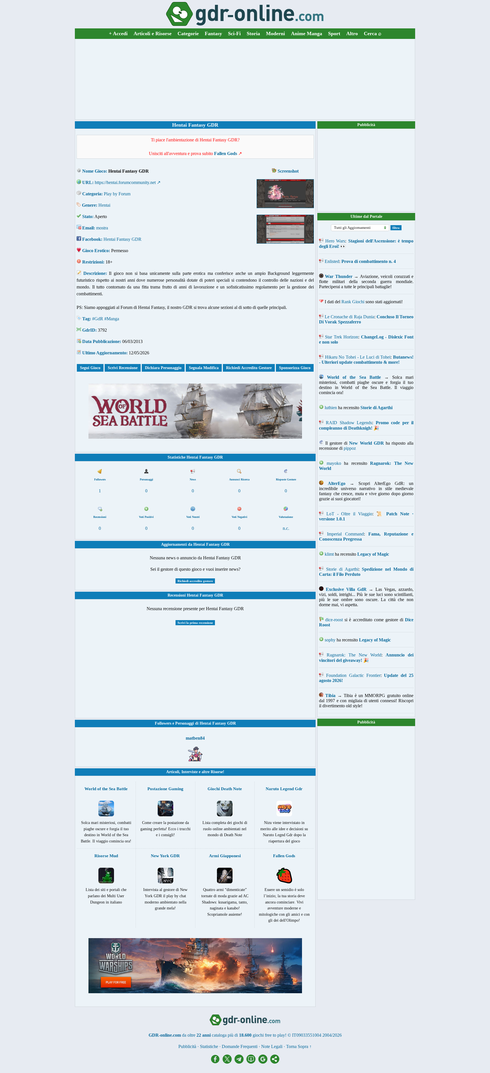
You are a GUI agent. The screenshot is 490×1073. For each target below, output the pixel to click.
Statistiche (209, 1046)
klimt (329, 554)
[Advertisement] (245, 79)
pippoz (350, 448)
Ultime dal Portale (366, 216)
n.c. (286, 528)
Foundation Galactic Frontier (353, 675)
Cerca (372, 33)
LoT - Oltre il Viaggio (349, 513)
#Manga (111, 318)
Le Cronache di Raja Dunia (349, 316)
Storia (253, 33)
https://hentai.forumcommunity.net (125, 182)
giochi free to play (269, 1035)
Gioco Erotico (95, 250)
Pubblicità (366, 125)
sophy (330, 639)
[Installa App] (252, 1062)
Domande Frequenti (239, 1046)
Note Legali (271, 1046)
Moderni (275, 33)
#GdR (97, 318)
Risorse (217, 772)
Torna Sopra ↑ (299, 1046)
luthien (331, 407)
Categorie (188, 33)
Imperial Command (345, 534)
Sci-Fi (234, 33)
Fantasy (213, 33)
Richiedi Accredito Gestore (249, 368)
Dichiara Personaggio (163, 368)
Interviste (189, 772)
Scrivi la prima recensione (195, 622)
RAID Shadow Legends (349, 422)
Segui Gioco (90, 368)
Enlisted (332, 261)
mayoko (334, 463)
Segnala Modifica (204, 368)
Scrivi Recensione (123, 368)
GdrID (88, 330)
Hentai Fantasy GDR (122, 239)
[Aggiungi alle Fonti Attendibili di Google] (264, 1062)
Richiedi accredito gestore (195, 581)
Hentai (104, 205)
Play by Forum (117, 193)
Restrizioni (92, 262)
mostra (102, 227)
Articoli (172, 772)
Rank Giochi (352, 301)
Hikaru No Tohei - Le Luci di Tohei (358, 357)
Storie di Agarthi (342, 569)
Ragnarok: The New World (354, 654)
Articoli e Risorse (153, 33)
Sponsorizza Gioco (295, 368)
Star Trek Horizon (341, 336)
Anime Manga (306, 33)
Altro (352, 33)
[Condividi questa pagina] (274, 1062)
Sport (334, 33)
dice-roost (334, 619)
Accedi (118, 33)
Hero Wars (335, 241)
